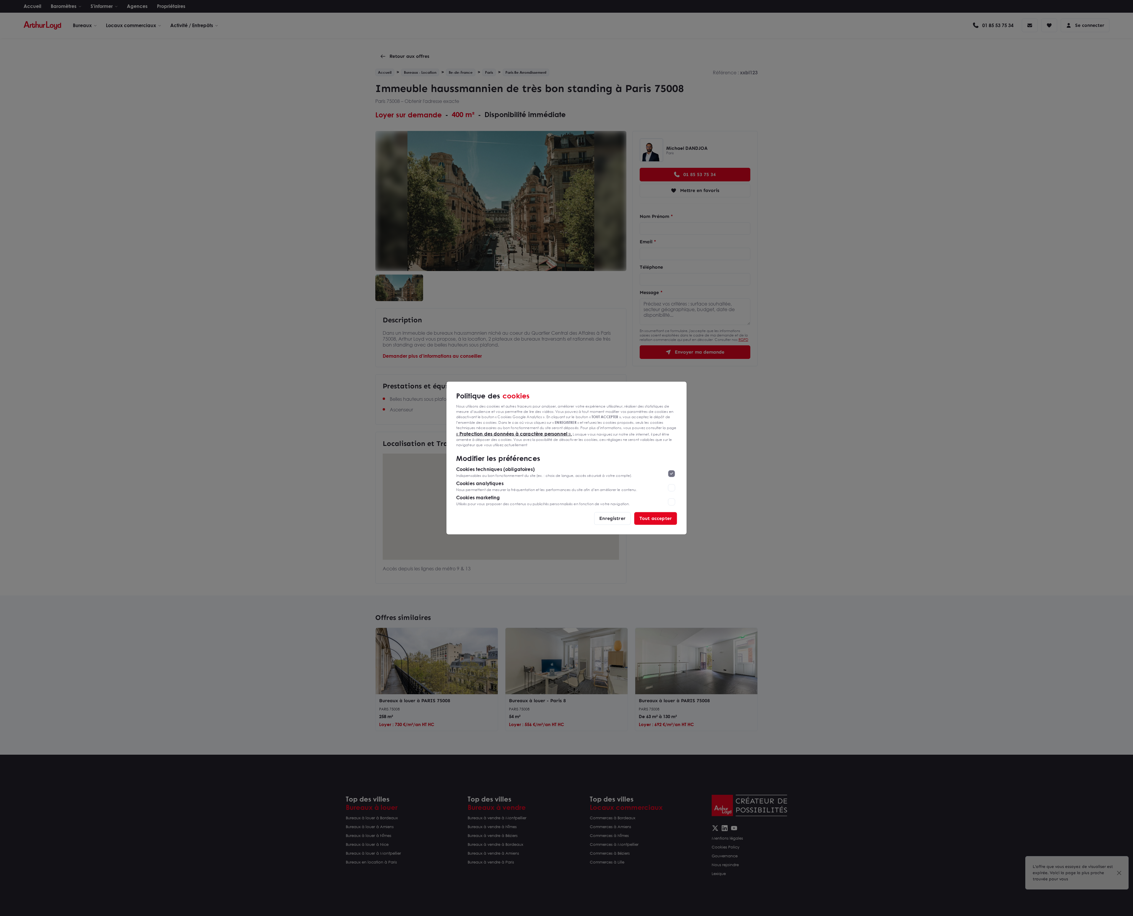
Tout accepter (655, 518)
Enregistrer (612, 518)
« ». (514, 433)
